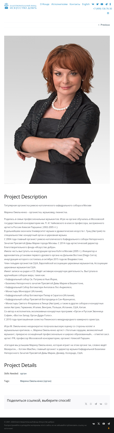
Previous (105, 24)
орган (23, 373)
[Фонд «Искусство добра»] (20, 3)
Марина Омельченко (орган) (35, 381)
